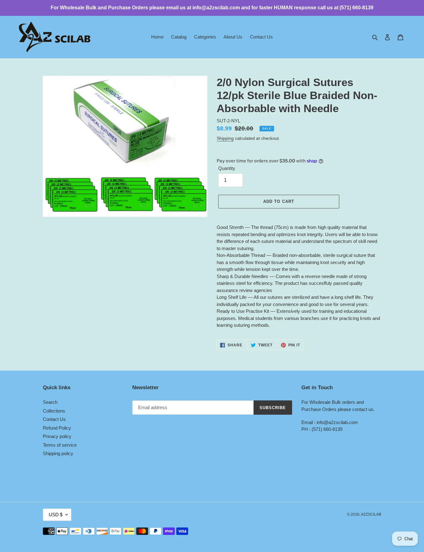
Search (50, 402)
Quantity (226, 168)
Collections (54, 410)
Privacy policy (57, 436)
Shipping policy (58, 453)
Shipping (225, 138)
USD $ (55, 514)
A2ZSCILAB (371, 514)
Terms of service (60, 445)
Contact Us (54, 419)
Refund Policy (57, 428)
